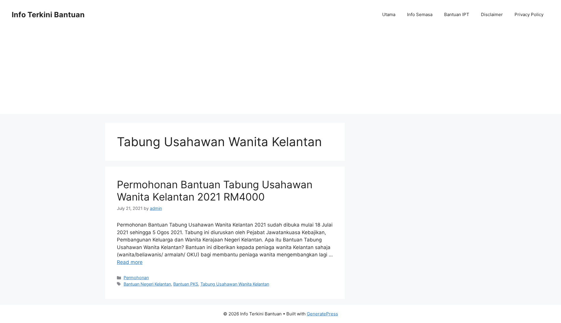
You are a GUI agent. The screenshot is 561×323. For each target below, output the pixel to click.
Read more (130, 262)
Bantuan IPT (456, 14)
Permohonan (136, 277)
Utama (388, 14)
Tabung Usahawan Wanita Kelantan (234, 283)
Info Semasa (419, 14)
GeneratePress (322, 314)
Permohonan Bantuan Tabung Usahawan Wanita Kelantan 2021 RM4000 (214, 190)
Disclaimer (492, 14)
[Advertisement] (280, 73)
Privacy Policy (529, 14)
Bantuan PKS (185, 283)
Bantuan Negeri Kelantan (147, 283)
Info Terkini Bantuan (48, 14)
